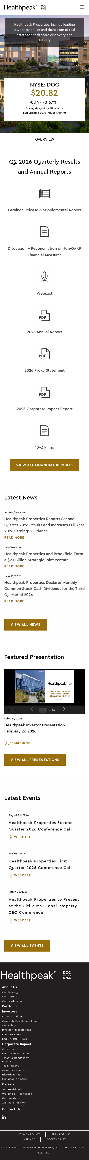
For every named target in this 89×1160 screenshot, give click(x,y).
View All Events (27, 945)
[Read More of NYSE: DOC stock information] (44, 99)
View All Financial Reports (44, 465)
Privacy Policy (29, 1134)
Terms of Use (61, 1134)
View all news (26, 624)
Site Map (29, 1139)
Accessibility (56, 1139)
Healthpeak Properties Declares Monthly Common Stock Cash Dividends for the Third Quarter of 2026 (44, 589)
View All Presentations (35, 760)
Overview (44, 139)
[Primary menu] (82, 7)
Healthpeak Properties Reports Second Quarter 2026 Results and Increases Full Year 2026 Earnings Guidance (44, 525)
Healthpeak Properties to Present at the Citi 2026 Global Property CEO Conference (44, 905)
